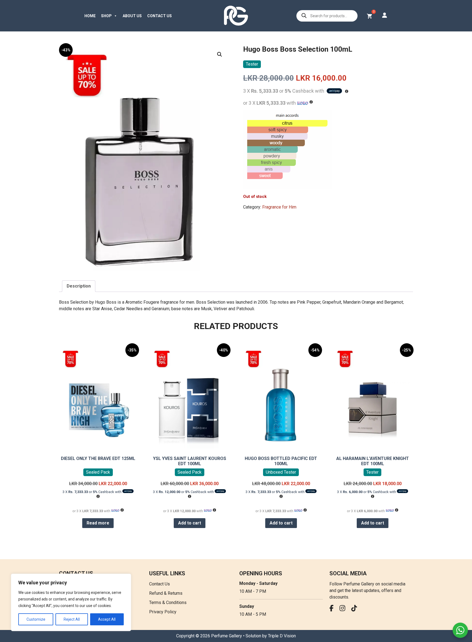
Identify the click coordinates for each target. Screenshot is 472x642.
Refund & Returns (165, 593)
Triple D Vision (282, 635)
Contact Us (159, 16)
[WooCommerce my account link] (384, 15)
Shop (106, 16)
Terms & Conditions (168, 602)
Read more (98, 523)
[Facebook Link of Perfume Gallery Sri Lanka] (332, 609)
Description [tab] (79, 286)
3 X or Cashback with (92, 492)
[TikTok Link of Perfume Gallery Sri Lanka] (355, 609)
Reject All (72, 619)
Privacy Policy (162, 611)
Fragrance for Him (279, 207)
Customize (35, 619)
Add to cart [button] (189, 523)
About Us (132, 16)
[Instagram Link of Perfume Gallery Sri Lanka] (344, 609)
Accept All (107, 619)
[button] (220, 54)
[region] (71, 602)
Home (90, 16)
